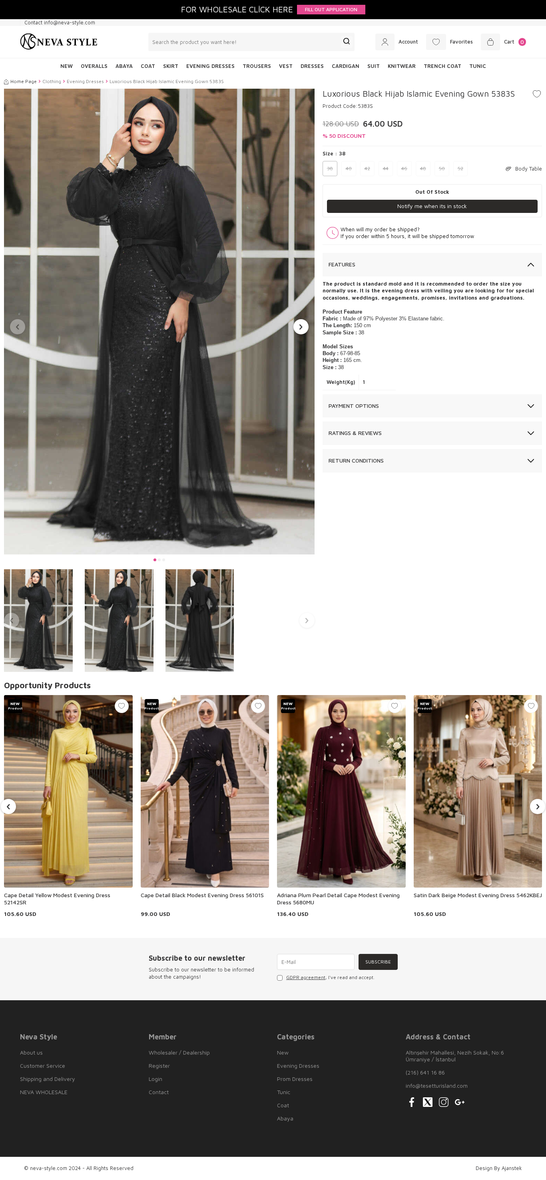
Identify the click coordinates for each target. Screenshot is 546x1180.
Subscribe (378, 962)
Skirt (170, 66)
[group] (159, 321)
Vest (286, 66)
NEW (66, 66)
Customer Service (42, 1065)
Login (155, 1078)
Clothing (51, 81)
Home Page (23, 81)
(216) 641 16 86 (425, 1072)
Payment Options (354, 405)
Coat (148, 66)
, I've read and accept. (330, 977)
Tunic (477, 66)
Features (342, 264)
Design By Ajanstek (499, 1168)
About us (31, 1052)
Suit (373, 66)
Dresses (312, 66)
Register (159, 1065)
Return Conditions (356, 460)
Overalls (94, 66)
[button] (154, 559)
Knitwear (402, 66)
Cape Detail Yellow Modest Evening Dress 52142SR (57, 899)
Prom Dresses (295, 1078)
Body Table (528, 168)
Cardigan (345, 66)
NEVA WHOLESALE (44, 1092)
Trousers (257, 66)
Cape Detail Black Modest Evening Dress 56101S (202, 895)
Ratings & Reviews (355, 432)
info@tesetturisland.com (437, 1085)
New (283, 1052)
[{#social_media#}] (412, 1102)
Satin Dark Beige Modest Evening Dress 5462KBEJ (478, 895)
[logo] (59, 42)
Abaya (124, 66)
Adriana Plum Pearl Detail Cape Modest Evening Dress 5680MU (338, 899)
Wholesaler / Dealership (179, 1052)
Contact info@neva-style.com (59, 22)
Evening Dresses (210, 66)
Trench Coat (442, 66)
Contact (159, 1092)
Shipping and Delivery (47, 1078)
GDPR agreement (305, 977)
